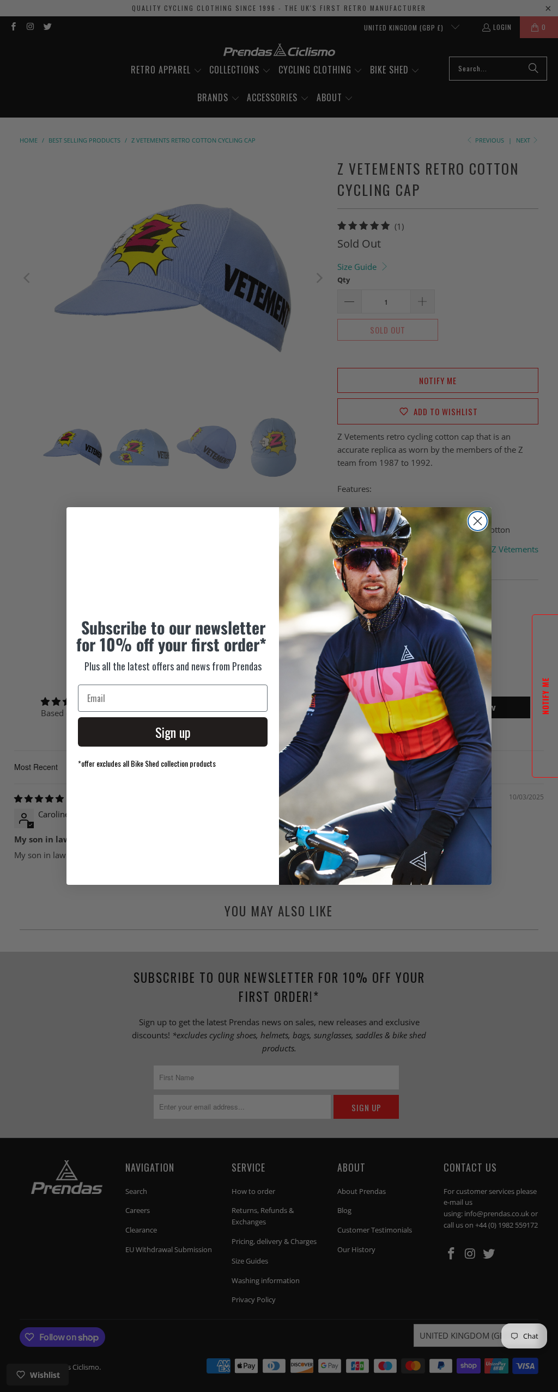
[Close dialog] (477, 521)
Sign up (173, 732)
